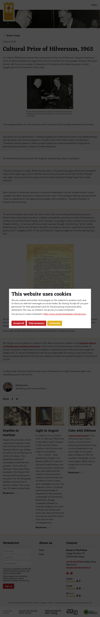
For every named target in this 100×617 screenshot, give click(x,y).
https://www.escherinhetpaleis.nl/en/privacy (64, 314)
